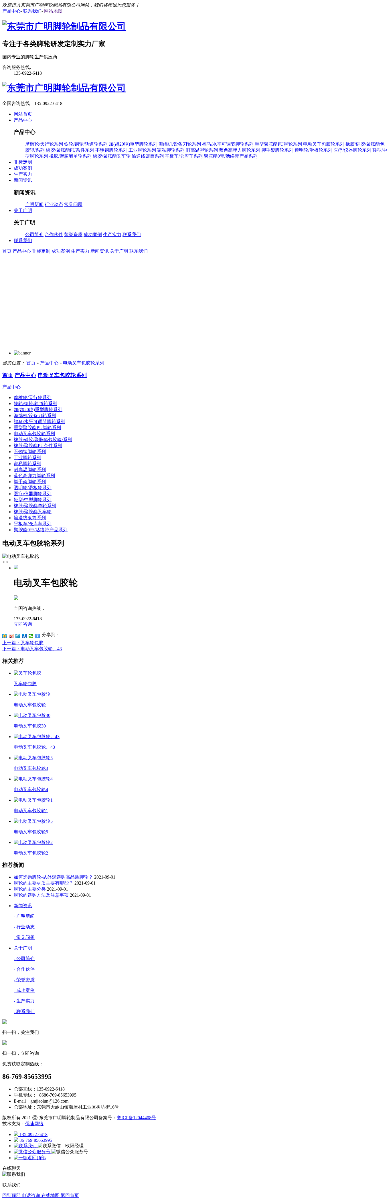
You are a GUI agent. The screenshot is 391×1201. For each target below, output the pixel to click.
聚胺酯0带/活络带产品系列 (231, 156)
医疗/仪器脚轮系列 (352, 150)
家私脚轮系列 (171, 150)
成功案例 (93, 234)
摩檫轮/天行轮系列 (44, 144)
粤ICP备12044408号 (136, 1117)
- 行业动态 (24, 926)
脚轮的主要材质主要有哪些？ (43, 883)
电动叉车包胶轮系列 (323, 144)
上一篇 (23, 642)
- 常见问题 (24, 937)
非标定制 (41, 251)
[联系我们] (26, 1145)
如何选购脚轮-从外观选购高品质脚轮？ (53, 877)
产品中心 (22, 251)
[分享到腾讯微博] (17, 636)
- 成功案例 (24, 990)
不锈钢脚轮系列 (111, 150)
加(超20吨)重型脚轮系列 (133, 144)
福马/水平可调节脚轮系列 (228, 144)
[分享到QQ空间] (4, 636)
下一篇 (32, 648)
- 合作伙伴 (24, 969)
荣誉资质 (73, 234)
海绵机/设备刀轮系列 (180, 144)
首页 (6, 251)
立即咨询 (23, 624)
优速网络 (34, 1123)
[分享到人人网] (24, 636)
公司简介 (34, 234)
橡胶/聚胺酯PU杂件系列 (70, 150)
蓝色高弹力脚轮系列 (239, 150)
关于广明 (119, 251)
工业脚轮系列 (142, 150)
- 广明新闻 (24, 916)
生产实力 (112, 234)
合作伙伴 (54, 234)
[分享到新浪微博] (11, 636)
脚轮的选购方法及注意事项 (41, 895)
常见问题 (73, 204)
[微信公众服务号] (33, 1151)
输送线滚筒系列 (148, 156)
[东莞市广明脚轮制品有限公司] (64, 26)
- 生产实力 (24, 1000)
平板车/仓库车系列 (184, 156)
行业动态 (54, 204)
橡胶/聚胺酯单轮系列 (70, 156)
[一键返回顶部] (30, 1157)
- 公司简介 (24, 958)
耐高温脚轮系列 (202, 150)
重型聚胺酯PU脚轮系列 (278, 144)
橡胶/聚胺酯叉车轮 (112, 156)
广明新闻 (34, 204)
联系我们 (132, 234)
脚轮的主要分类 (30, 889)
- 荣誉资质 (24, 979)
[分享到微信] (31, 636)
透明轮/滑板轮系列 (313, 150)
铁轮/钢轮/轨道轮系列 (86, 144)
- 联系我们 (24, 1011)
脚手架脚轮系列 (277, 150)
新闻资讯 (99, 251)
